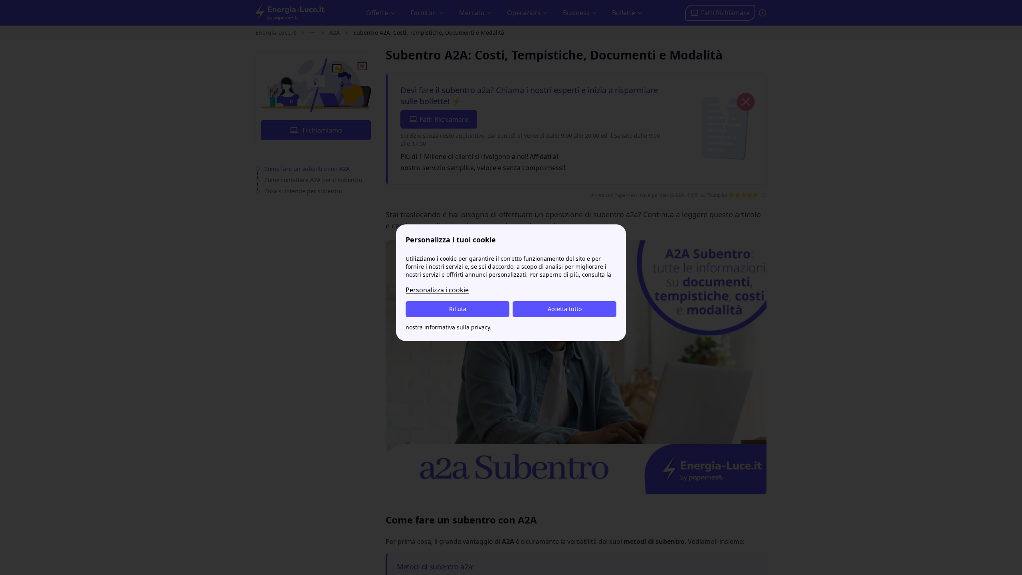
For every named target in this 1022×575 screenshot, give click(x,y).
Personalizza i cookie (437, 290)
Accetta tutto (565, 309)
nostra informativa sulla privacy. (448, 327)
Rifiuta (457, 309)
